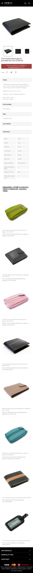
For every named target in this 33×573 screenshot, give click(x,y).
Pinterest (15, 72)
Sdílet (7, 72)
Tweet (11, 72)
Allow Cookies (16, 570)
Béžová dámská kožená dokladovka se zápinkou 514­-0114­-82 (14, 413)
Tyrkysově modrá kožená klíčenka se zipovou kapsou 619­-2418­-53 (14, 457)
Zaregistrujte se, (13, 67)
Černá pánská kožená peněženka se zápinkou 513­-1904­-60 (14, 279)
